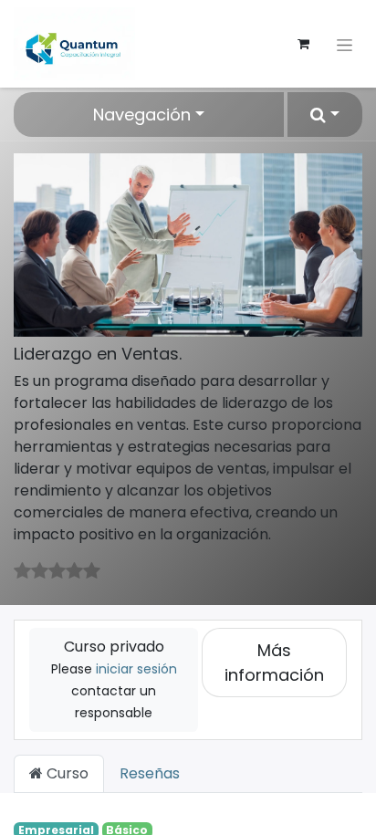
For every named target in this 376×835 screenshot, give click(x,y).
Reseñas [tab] (150, 773)
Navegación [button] (142, 114)
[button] (324, 114)
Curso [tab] (66, 773)
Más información (274, 662)
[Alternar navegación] (344, 43)
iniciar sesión (136, 669)
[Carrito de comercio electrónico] (303, 43)
